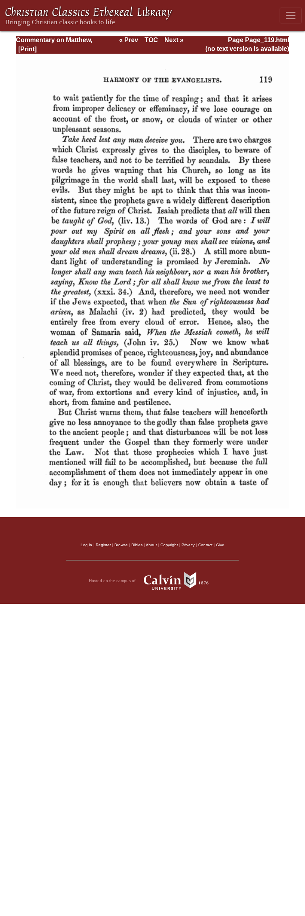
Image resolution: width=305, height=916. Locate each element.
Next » (173, 40)
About (151, 545)
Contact (205, 545)
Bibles (137, 545)
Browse (121, 545)
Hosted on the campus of (113, 580)
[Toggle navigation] (291, 15)
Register (103, 545)
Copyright (169, 545)
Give (220, 545)
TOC (151, 40)
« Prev (128, 40)
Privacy (188, 545)
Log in (86, 545)
